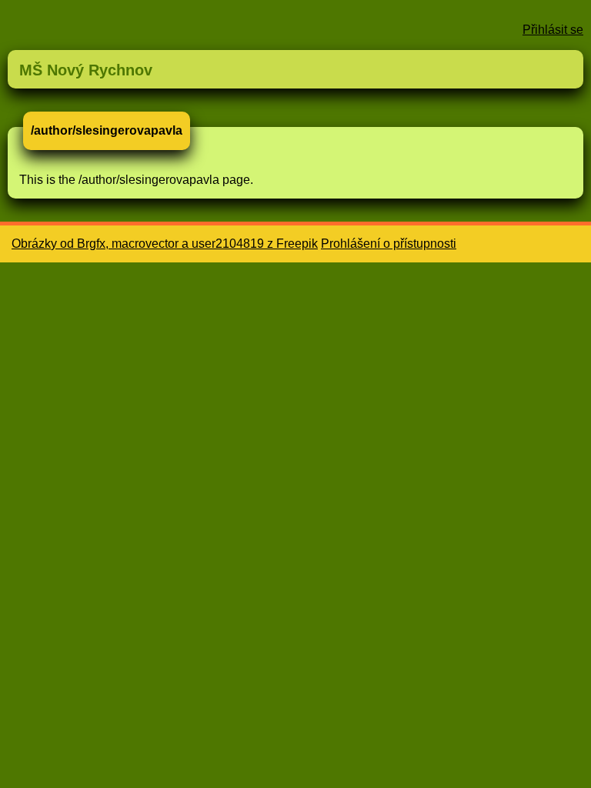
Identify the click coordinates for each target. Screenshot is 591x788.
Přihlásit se (553, 29)
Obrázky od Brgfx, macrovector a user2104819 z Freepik (165, 243)
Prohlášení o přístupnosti (388, 243)
